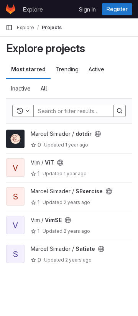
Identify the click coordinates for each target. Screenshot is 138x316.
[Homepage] (10, 9)
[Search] (119, 111)
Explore (33, 9)
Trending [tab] (67, 69)
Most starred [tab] (28, 69)
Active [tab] (96, 69)
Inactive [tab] (21, 88)
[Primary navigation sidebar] (9, 27)
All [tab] (44, 88)
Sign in (87, 9)
